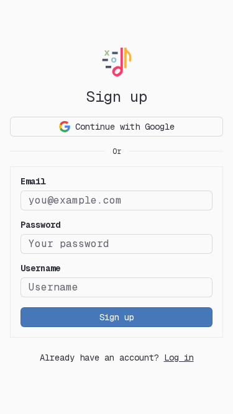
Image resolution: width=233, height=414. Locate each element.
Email (33, 181)
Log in (179, 357)
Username (40, 268)
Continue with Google (125, 126)
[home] (117, 62)
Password (40, 224)
